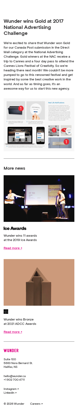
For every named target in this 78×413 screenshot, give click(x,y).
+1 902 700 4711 (14, 379)
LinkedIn (9, 392)
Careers (35, 403)
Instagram (10, 389)
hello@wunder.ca (15, 376)
